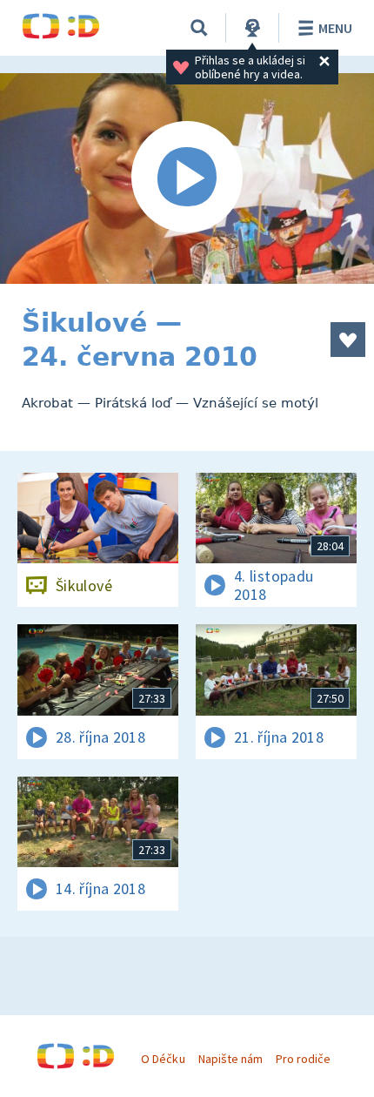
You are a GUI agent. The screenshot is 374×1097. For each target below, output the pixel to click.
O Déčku (162, 1059)
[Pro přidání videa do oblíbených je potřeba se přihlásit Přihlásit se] (348, 339)
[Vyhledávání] (199, 28)
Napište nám (230, 1059)
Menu (335, 28)
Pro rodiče (303, 1059)
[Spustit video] (187, 178)
